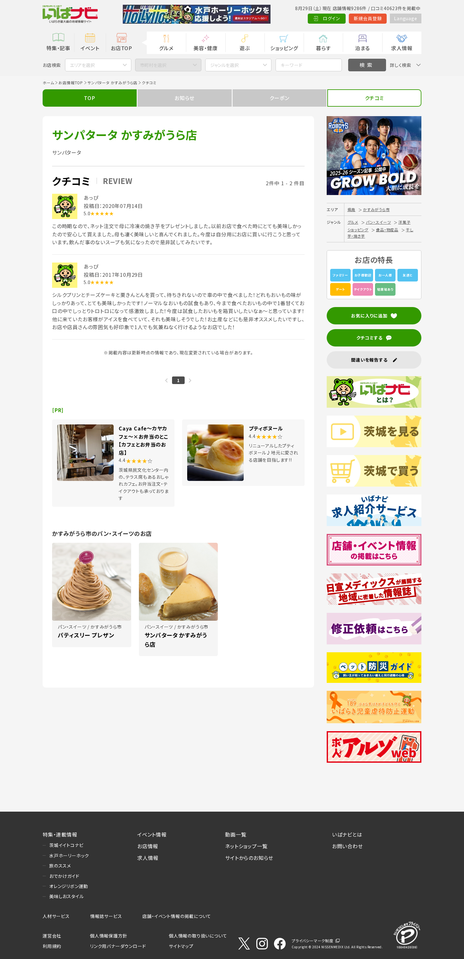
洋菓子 (404, 222)
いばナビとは (347, 834)
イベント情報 (152, 834)
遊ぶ (245, 48)
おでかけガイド (64, 876)
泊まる (362, 48)
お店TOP (121, 48)
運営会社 (52, 935)
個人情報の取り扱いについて (198, 935)
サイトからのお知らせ (249, 857)
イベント (89, 48)
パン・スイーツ (378, 222)
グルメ (166, 48)
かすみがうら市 (376, 209)
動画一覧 (235, 834)
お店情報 (147, 846)
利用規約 (52, 946)
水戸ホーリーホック (69, 855)
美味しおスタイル (66, 896)
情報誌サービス (106, 916)
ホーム (48, 82)
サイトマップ (181, 946)
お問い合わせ (347, 846)
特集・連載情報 (60, 834)
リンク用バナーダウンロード (118, 946)
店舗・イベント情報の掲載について (176, 916)
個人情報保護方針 (108, 935)
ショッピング (284, 48)
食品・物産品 (387, 229)
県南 (352, 209)
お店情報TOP (70, 82)
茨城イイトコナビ (66, 845)
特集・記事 (58, 48)
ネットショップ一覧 (246, 846)
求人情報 (401, 48)
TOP (89, 98)
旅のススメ (60, 865)
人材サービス (56, 916)
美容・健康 (205, 48)
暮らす (323, 48)
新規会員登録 (368, 18)
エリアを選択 (82, 65)
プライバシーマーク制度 (312, 940)
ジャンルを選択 (224, 65)
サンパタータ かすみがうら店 (112, 82)
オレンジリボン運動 (68, 886)
